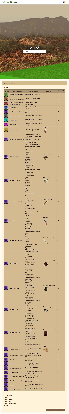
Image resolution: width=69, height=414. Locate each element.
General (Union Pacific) (10, 403)
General (6, 397)
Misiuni (6, 405)
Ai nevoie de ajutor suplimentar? (55, 410)
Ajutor (5, 83)
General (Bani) (7, 401)
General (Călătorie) (9, 399)
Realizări (10, 83)
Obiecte (16, 83)
